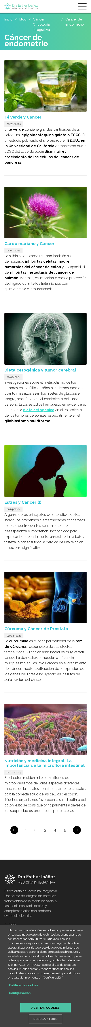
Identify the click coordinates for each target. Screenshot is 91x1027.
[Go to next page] (77, 830)
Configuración (20, 993)
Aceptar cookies (45, 1007)
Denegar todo (45, 1019)
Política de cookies (23, 985)
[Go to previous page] (14, 830)
